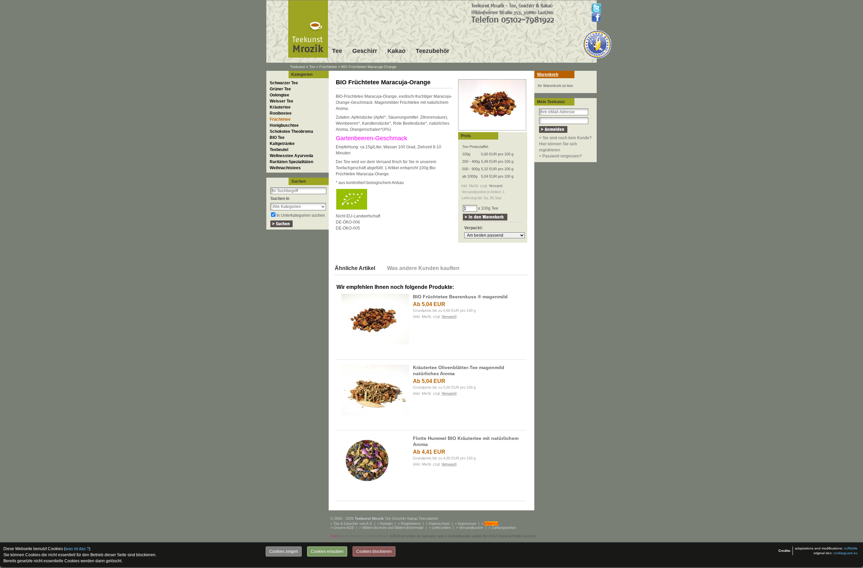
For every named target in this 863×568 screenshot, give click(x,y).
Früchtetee (328, 67)
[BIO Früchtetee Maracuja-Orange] (492, 130)
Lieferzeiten (441, 528)
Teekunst (297, 67)
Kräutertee (280, 107)
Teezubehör (432, 51)
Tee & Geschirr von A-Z (352, 523)
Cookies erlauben (327, 551)
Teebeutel (279, 149)
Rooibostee (281, 113)
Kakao (396, 51)
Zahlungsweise (504, 528)
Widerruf (491, 523)
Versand (495, 186)
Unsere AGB (343, 528)
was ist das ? (77, 548)
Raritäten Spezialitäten (291, 161)
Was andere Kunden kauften (423, 268)
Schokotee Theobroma (291, 131)
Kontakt (386, 523)
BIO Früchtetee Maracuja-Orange (368, 67)
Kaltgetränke (282, 143)
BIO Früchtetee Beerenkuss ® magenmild (460, 296)
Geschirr (364, 51)
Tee (337, 51)
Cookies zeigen (283, 551)
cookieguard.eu (845, 553)
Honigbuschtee (284, 125)
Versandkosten (471, 528)
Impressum (467, 523)
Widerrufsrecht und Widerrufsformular (393, 528)
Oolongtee (279, 95)
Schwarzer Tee (284, 83)
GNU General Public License (512, 536)
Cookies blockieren (374, 551)
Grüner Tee (280, 89)
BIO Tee (277, 137)
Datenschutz (439, 523)
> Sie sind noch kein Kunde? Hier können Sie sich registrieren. (565, 144)
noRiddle (851, 548)
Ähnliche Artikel (355, 268)
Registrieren (411, 523)
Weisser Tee (281, 101)
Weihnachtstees (285, 168)
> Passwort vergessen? (560, 156)
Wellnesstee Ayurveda (291, 155)
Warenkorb (547, 74)
